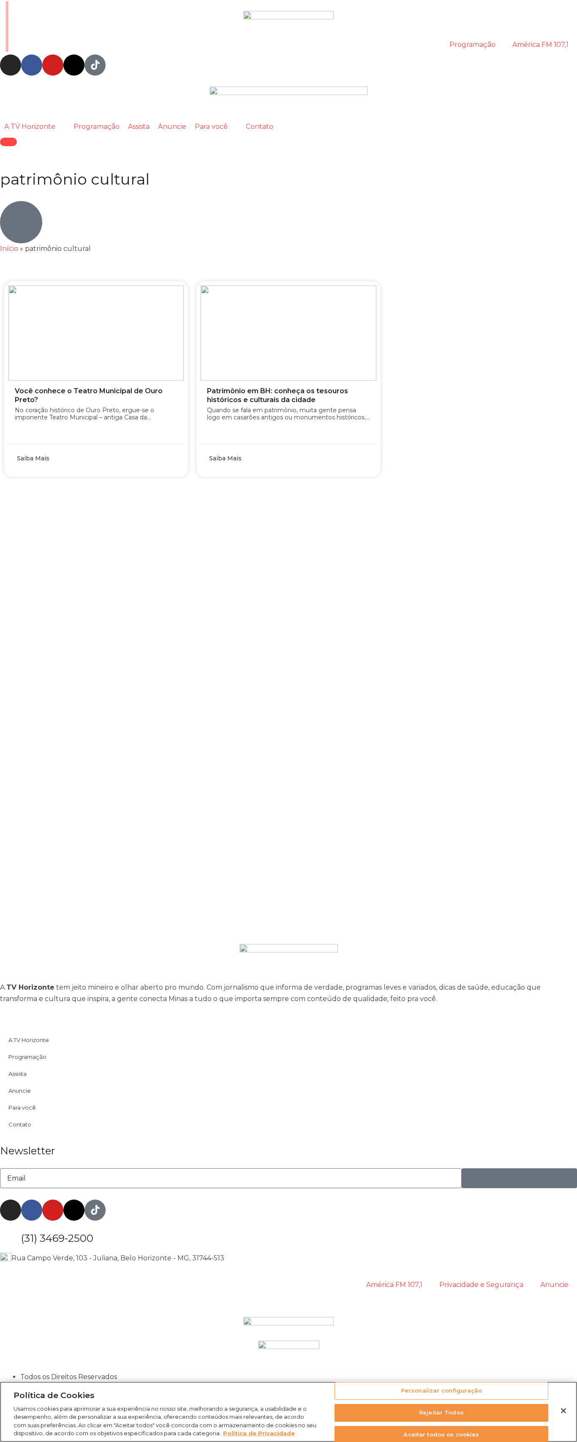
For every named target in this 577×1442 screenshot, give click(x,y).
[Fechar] (563, 1410)
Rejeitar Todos (441, 1412)
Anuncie (19, 1090)
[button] (34, 126)
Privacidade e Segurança (481, 1285)
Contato (19, 1124)
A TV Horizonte (28, 1040)
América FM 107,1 (540, 45)
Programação (472, 45)
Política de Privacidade (259, 1433)
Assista (17, 1073)
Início (9, 249)
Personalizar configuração (441, 1391)
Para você (22, 1107)
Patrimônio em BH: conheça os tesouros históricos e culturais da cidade (277, 395)
